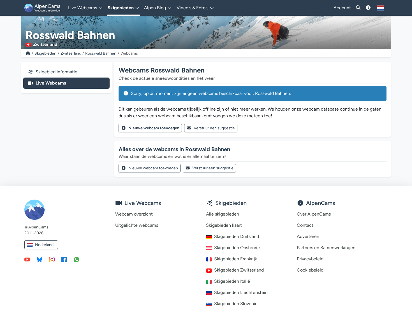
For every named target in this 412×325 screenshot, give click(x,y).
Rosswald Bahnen (100, 53)
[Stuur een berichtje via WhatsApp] (76, 259)
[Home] (28, 53)
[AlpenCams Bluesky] (39, 259)
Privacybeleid (310, 258)
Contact (305, 225)
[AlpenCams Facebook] (64, 259)
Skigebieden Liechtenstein (241, 292)
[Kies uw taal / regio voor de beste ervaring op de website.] (380, 7)
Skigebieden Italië (232, 281)
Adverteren (308, 236)
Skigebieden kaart (224, 225)
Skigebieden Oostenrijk (237, 247)
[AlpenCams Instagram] (52, 259)
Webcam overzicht (134, 214)
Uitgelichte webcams (136, 225)
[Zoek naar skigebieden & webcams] (358, 7)
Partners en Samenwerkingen (326, 247)
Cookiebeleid (310, 270)
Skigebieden (45, 53)
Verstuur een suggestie (214, 128)
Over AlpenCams (314, 214)
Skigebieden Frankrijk (235, 258)
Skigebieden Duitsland (236, 236)
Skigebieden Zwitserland (239, 270)
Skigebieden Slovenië (236, 303)
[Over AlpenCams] (368, 7)
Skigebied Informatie (56, 71)
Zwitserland (71, 53)
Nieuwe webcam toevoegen (153, 128)
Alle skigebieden (222, 214)
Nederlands (45, 244)
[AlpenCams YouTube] (27, 259)
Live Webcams (51, 83)
